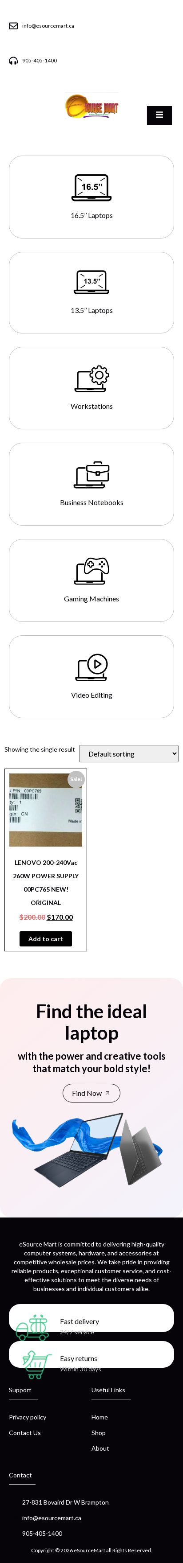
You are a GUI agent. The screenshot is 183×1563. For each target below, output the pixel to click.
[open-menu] (159, 115)
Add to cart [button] (45, 938)
